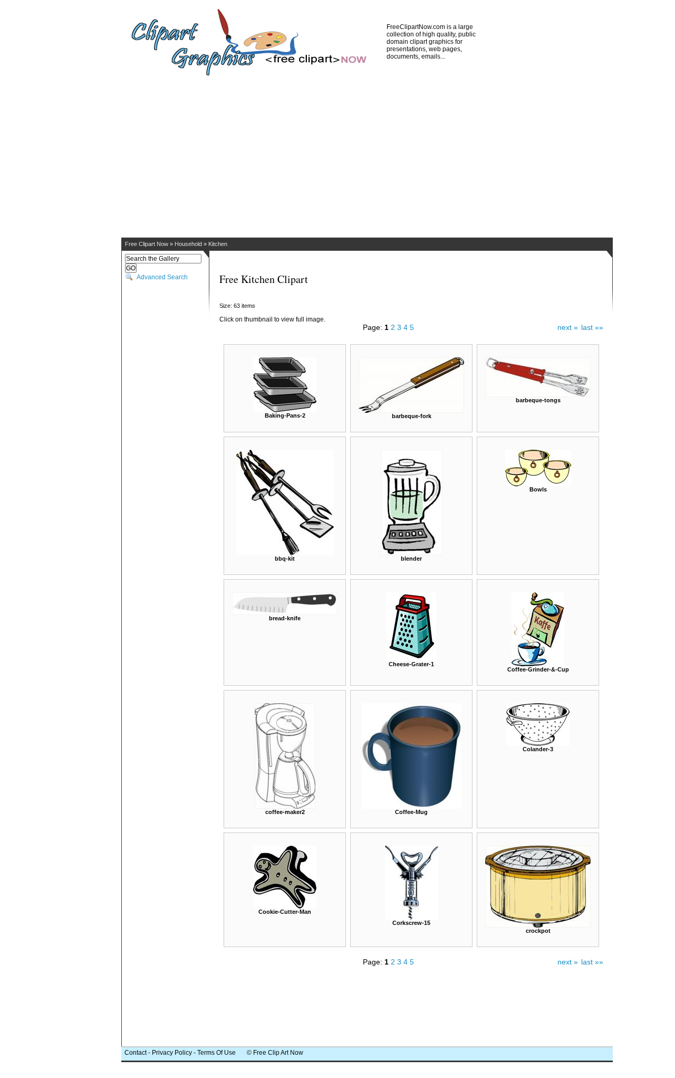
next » (567, 327)
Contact (135, 1052)
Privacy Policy (172, 1052)
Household (188, 244)
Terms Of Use (216, 1052)
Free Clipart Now (146, 244)
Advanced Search (162, 277)
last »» (592, 327)
